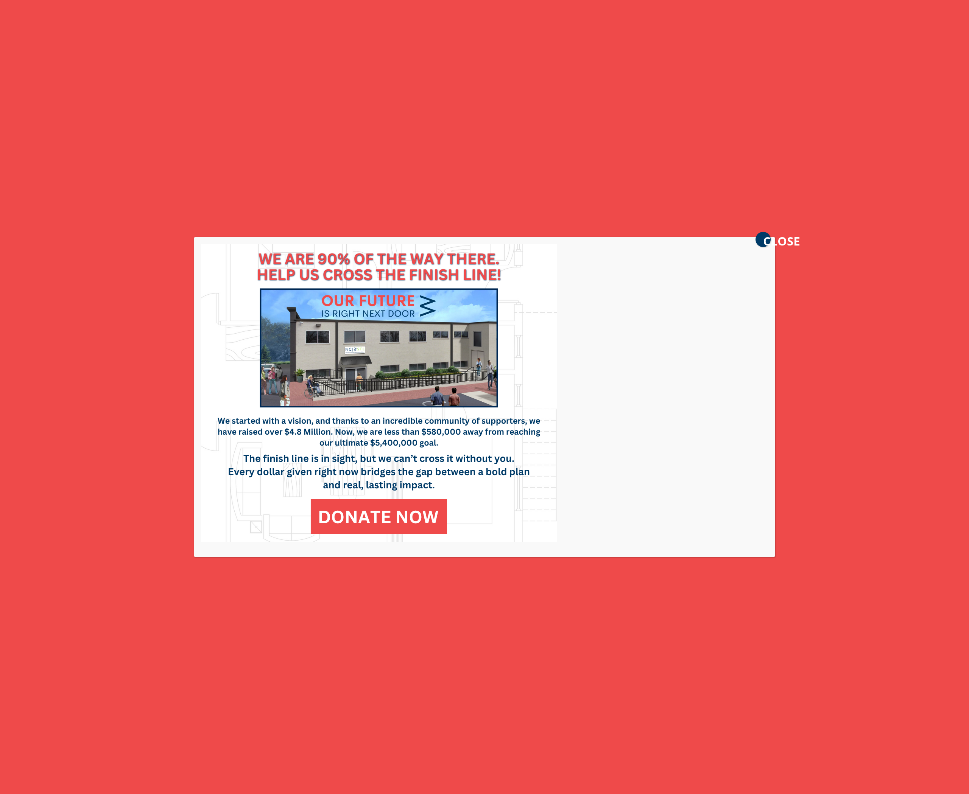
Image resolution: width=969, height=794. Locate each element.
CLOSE (767, 240)
